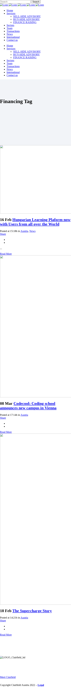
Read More (6, 253)
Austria (24, 231)
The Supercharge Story (32, 611)
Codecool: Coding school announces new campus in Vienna (28, 405)
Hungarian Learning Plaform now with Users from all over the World (35, 222)
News (32, 231)
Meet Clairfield (8, 677)
